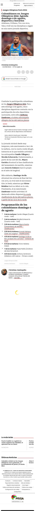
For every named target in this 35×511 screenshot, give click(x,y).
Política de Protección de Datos (11, 487)
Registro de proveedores (13, 485)
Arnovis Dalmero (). (17, 233)
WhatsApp (32, 72)
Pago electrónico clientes (12, 483)
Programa (17, 5)
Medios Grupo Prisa (17, 501)
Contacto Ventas (17, 481)
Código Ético (17, 491)
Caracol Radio (9, 5)
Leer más (17, 277)
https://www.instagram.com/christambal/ (21, 65)
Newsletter (27, 481)
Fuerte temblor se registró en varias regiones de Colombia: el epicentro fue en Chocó (12, 442)
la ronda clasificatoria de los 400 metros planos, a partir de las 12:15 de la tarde (17, 197)
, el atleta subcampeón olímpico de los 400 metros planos (15, 117)
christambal (19, 65)
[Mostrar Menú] (2, 4)
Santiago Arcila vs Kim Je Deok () (19, 239)
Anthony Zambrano (9, 263)
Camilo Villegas (23, 263)
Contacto (7, 481)
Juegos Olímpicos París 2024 (15, 10)
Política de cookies (27, 487)
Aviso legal (25, 485)
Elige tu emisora (28, 5)
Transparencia (26, 489)
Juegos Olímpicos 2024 (10, 260)
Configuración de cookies (12, 489)
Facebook (19, 72)
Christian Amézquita (9, 65)
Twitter (23, 72)
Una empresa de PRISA (17, 497)
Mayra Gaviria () (16, 226)
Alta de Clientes (25, 483)
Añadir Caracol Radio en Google (16, 79)
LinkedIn (27, 72)
